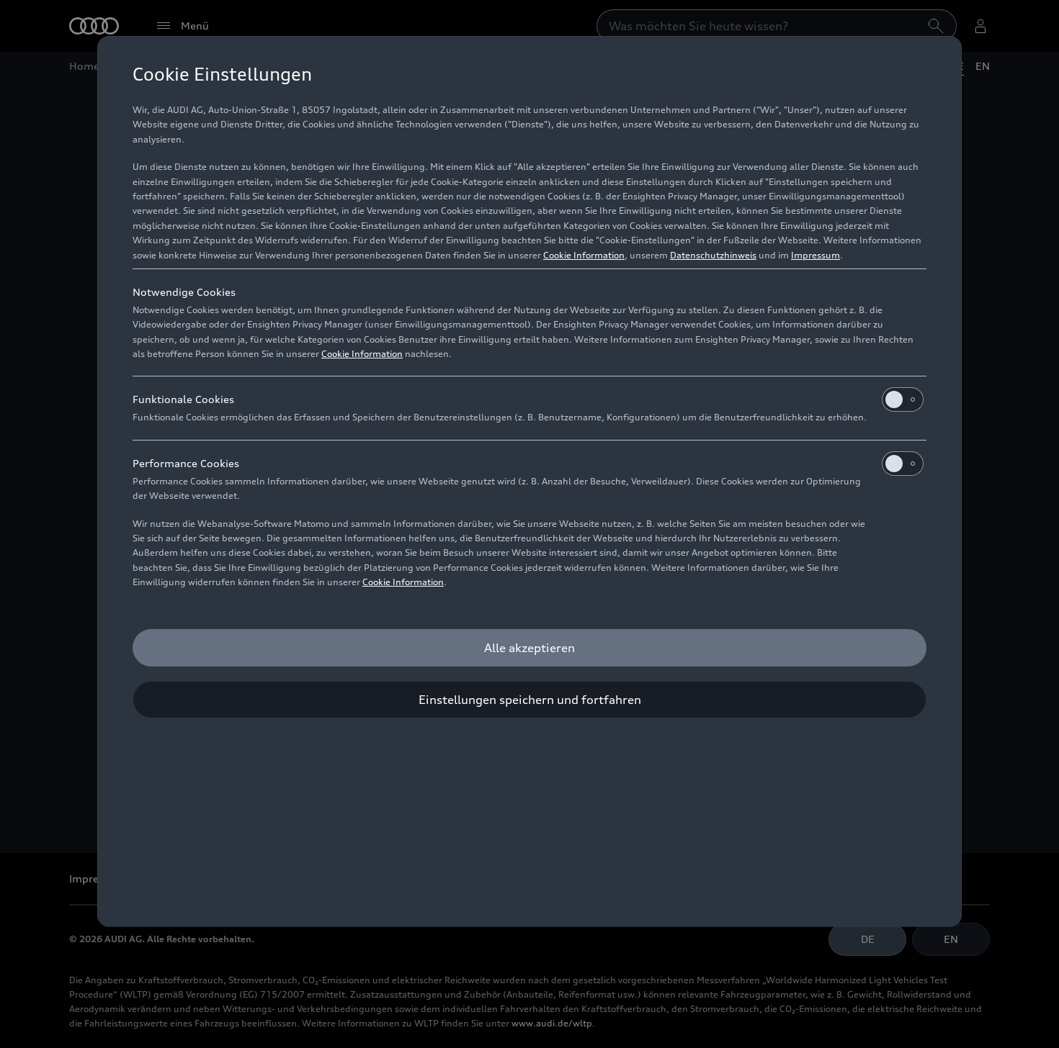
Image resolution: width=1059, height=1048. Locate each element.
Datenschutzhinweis (713, 255)
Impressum (815, 255)
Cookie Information (584, 255)
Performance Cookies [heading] (186, 463)
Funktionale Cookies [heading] (183, 399)
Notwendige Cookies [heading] (184, 292)
